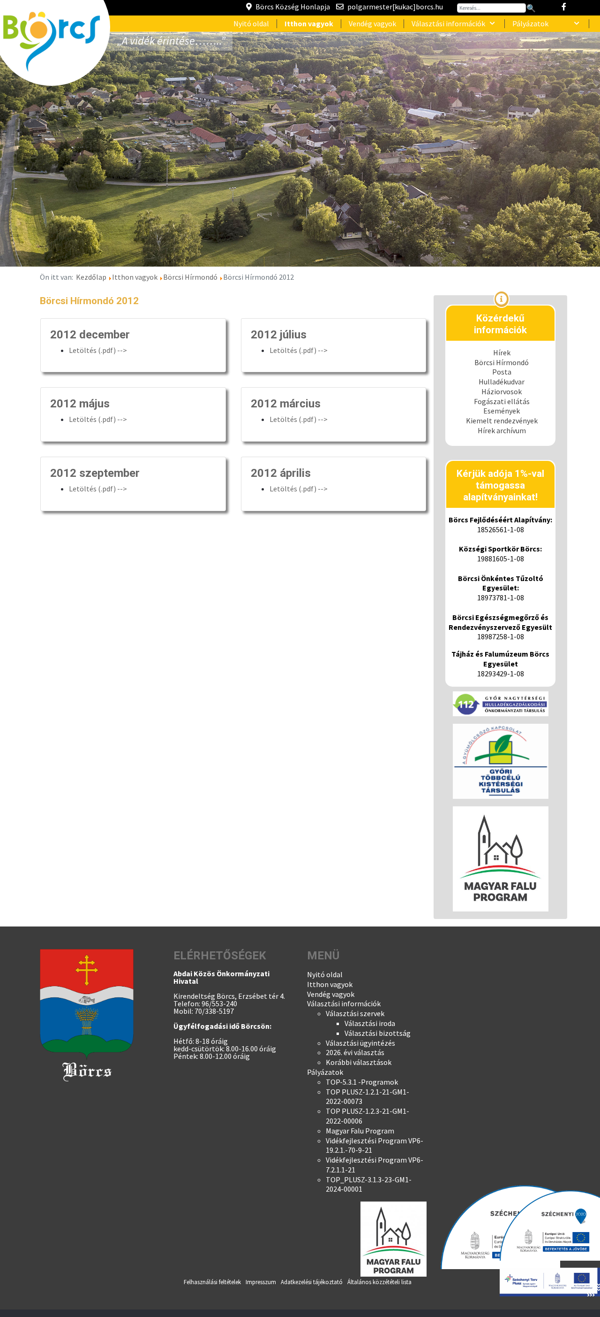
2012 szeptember (95, 473)
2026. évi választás (355, 1052)
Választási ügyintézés (360, 1043)
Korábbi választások (358, 1062)
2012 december (90, 334)
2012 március (286, 403)
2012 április (281, 473)
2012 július (279, 334)
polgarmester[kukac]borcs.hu (395, 6)
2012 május (80, 403)
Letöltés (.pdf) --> (98, 350)
